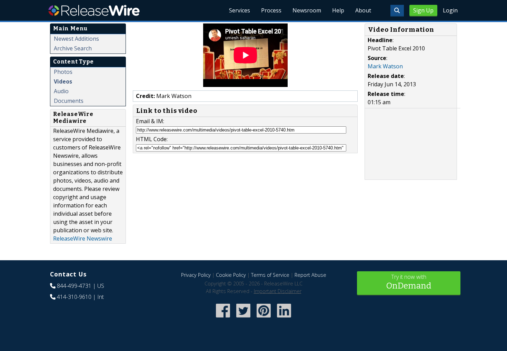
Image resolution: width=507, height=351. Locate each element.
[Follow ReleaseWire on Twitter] (243, 318)
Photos (63, 72)
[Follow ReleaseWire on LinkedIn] (284, 318)
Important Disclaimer (277, 291)
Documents (68, 101)
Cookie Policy (231, 275)
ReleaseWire (94, 10)
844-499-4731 (74, 286)
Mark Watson (385, 66)
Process (271, 10)
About (363, 10)
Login (450, 10)
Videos (63, 81)
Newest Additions (76, 38)
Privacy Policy (196, 275)
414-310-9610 (74, 297)
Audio (61, 91)
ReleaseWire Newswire (82, 238)
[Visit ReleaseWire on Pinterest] (263, 318)
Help (338, 10)
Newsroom (306, 10)
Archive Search (73, 48)
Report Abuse (310, 275)
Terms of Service (270, 275)
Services (239, 10)
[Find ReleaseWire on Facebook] (222, 318)
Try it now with (408, 282)
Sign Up (423, 10)
